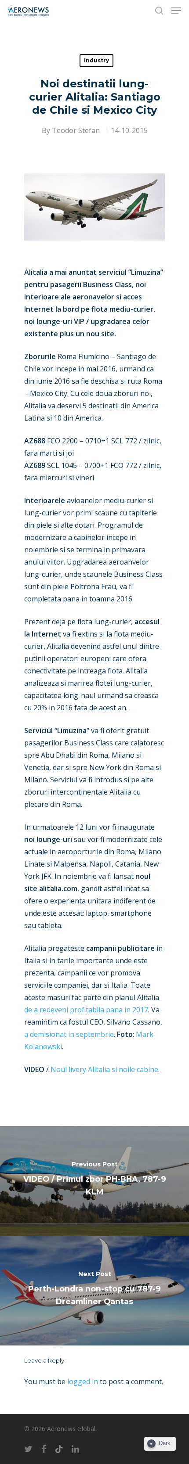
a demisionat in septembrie (69, 1034)
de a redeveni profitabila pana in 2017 (86, 1009)
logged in (82, 1381)
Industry (96, 60)
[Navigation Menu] (176, 10)
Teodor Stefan (76, 130)
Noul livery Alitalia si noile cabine (104, 1069)
